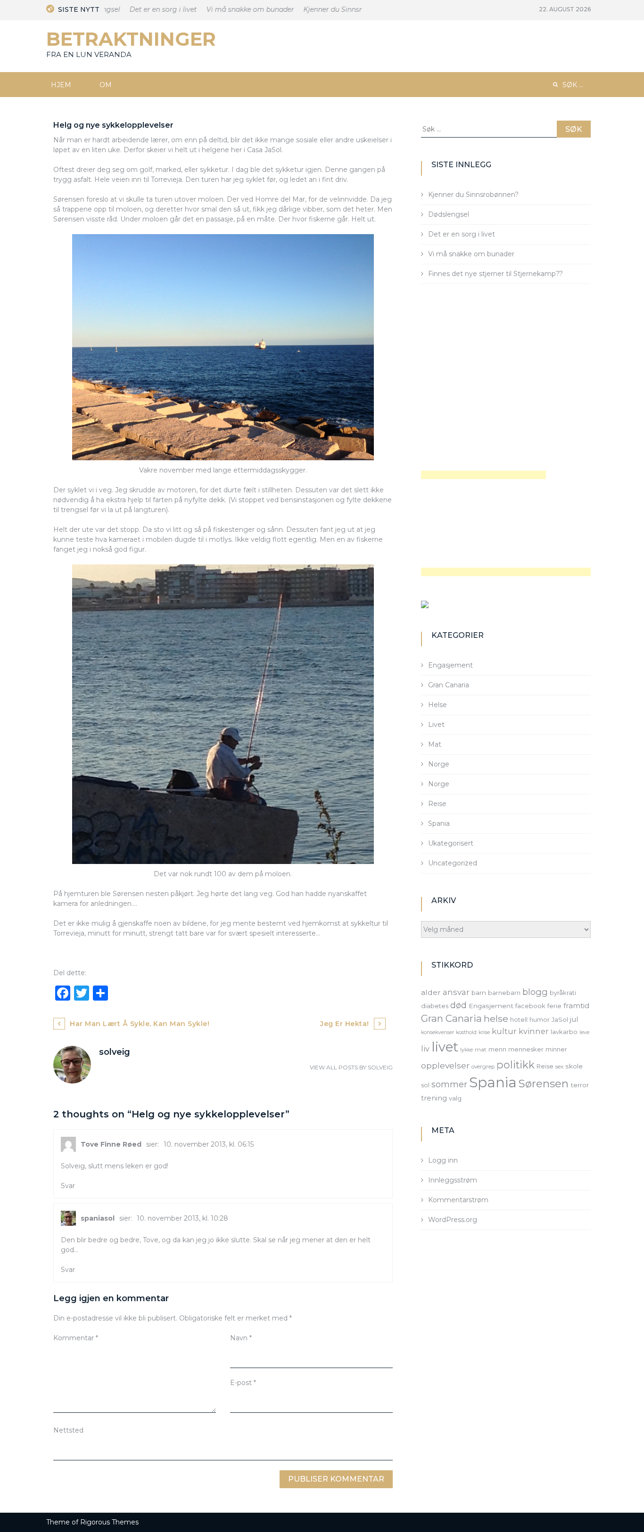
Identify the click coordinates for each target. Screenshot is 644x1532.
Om (105, 85)
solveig (380, 1067)
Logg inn (443, 1160)
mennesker (526, 1049)
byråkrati (563, 992)
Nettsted (68, 1430)
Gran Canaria (448, 685)
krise (484, 1032)
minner (556, 1049)
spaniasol (98, 1218)
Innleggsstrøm (452, 1180)
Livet (436, 724)
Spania (439, 823)
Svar (68, 1186)
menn (497, 1049)
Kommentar (75, 1338)
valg (455, 1098)
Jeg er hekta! (344, 1023)
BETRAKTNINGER (131, 38)
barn (478, 992)
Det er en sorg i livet (147, 9)
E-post (243, 1382)
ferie (554, 1006)
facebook (530, 1006)
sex (559, 1066)
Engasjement (450, 665)
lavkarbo (564, 1031)
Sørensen (544, 1083)
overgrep (483, 1066)
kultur (504, 1031)
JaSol (560, 1019)
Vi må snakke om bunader (234, 9)
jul (574, 1019)
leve (584, 1032)
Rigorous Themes (109, 1522)
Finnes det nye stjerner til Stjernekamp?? (495, 273)
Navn (241, 1338)
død (458, 1005)
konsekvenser (437, 1032)
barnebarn (504, 992)
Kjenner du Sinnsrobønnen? (333, 9)
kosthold (466, 1032)
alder (431, 992)
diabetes (434, 1006)
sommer (449, 1084)
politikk (515, 1065)
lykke (466, 1050)
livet (444, 1047)
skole (574, 1066)
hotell (519, 1019)
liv (425, 1048)
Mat (434, 744)
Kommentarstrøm (458, 1200)
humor (539, 1019)
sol (425, 1085)
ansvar (456, 992)
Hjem (61, 85)
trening (434, 1098)
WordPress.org (452, 1219)
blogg (535, 991)
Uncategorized (452, 863)
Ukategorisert (450, 843)
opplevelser (445, 1065)
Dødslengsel (448, 214)
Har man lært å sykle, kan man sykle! (139, 1023)
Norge (438, 764)
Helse (437, 705)
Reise (437, 803)
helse (496, 1018)
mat (481, 1049)
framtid (576, 1005)
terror (579, 1085)
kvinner (534, 1031)
